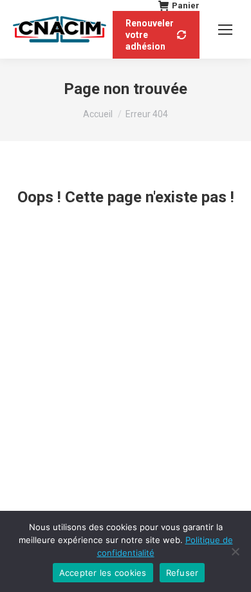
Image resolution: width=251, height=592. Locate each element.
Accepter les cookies (103, 573)
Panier (186, 5)
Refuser (182, 573)
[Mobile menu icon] (225, 30)
